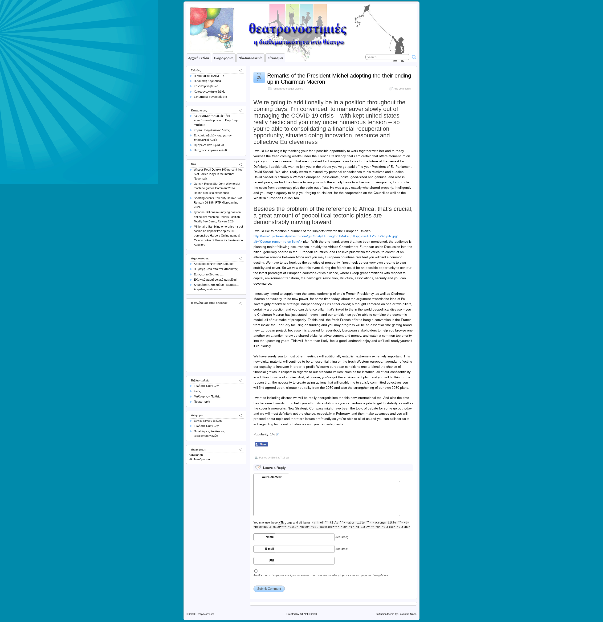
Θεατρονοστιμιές (205, 614)
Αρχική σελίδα (198, 58)
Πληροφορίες (223, 58)
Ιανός (197, 391)
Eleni (274, 457)
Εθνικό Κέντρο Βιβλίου (208, 420)
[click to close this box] (240, 70)
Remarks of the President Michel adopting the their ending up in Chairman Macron (339, 78)
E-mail (269, 548)
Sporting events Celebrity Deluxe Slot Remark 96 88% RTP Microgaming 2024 (218, 202)
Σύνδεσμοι (275, 58)
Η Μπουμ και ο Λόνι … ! (209, 76)
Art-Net (304, 614)
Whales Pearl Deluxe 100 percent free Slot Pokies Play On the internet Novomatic (218, 174)
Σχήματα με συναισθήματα (210, 96)
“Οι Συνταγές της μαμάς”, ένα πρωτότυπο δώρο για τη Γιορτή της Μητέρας (216, 120)
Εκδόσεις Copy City (206, 386)
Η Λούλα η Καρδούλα (207, 81)
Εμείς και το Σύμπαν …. (209, 274)
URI (271, 560)
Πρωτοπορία (202, 401)
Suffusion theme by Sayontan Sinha (396, 614)
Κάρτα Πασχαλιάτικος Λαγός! (212, 130)
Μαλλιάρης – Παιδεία (207, 396)
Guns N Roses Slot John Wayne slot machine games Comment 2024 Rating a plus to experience (217, 188)
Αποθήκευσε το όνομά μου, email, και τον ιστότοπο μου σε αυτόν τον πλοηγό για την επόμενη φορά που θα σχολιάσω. (321, 575)
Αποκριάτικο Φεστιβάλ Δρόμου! (213, 264)
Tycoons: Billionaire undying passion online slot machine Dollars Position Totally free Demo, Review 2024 (217, 217)
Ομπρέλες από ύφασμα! (209, 145)
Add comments (402, 88)
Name (270, 537)
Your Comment (271, 477)
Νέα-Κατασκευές (250, 58)
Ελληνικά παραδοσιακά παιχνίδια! (215, 279)
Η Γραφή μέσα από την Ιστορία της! (216, 269)
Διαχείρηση (196, 455)
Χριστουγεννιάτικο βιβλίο (209, 91)
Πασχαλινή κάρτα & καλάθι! (211, 150)
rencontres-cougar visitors (288, 88)
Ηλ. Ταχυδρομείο (199, 459)
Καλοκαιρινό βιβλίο (206, 86)
